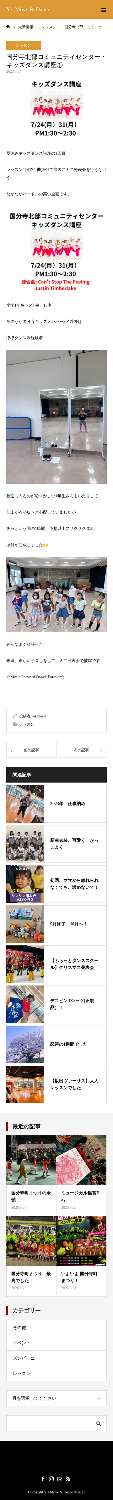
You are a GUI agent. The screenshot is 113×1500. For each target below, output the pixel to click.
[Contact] (59, 1479)
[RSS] (68, 1479)
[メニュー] (103, 9)
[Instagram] (51, 1479)
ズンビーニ (24, 1358)
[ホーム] (8, 27)
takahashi (39, 716)
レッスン (23, 45)
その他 (19, 1327)
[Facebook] (43, 1479)
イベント (21, 1343)
